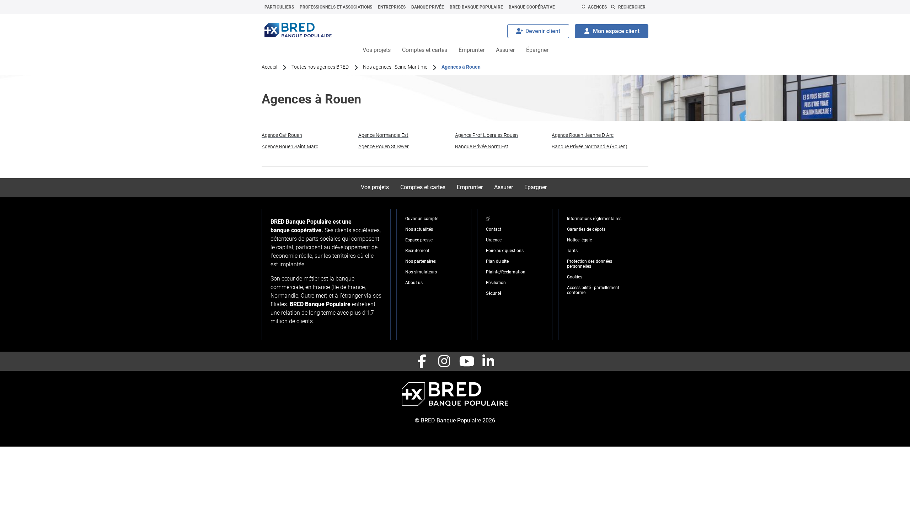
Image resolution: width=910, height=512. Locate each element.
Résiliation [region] (496, 282)
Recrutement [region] (417, 250)
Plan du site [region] (497, 261)
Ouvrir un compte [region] (421, 218)
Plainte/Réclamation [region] (505, 272)
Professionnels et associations (336, 7)
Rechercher (632, 7)
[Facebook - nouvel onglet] (422, 361)
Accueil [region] (269, 67)
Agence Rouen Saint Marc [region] (290, 146)
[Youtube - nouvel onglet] (466, 361)
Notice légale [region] (579, 240)
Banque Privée (427, 7)
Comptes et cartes (424, 50)
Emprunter (472, 50)
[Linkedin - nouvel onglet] (488, 361)
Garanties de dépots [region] (586, 229)
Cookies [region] (574, 276)
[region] (488, 218)
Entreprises (392, 7)
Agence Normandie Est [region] (383, 135)
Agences (597, 7)
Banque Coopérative (532, 7)
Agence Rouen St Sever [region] (383, 146)
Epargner (535, 187)
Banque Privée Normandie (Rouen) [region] (589, 146)
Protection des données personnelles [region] (589, 264)
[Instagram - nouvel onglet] (444, 361)
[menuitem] (279, 7)
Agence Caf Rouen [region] (282, 135)
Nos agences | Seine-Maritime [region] (395, 67)
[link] (310, 135)
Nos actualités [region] (419, 229)
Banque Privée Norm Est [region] (481, 146)
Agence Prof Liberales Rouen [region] (486, 135)
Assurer (505, 50)
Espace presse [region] (419, 240)
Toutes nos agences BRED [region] (320, 67)
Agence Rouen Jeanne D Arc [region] (583, 135)
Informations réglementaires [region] (594, 218)
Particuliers (279, 7)
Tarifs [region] (572, 250)
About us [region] (414, 282)
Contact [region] (493, 229)
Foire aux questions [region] (505, 250)
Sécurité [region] (493, 293)
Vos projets (377, 50)
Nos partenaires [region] (420, 261)
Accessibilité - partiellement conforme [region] (593, 290)
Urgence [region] (494, 240)
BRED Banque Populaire (476, 7)
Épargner (537, 50)
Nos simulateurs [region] (421, 272)
